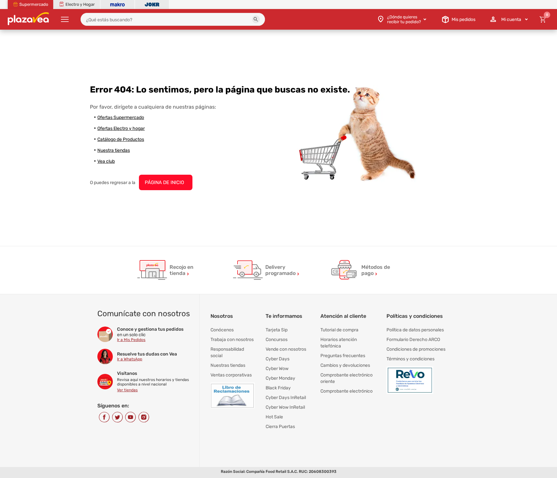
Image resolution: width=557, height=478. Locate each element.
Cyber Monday (280, 378)
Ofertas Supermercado (120, 117)
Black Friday (278, 388)
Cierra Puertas (280, 426)
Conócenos (222, 330)
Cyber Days (277, 359)
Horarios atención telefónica (338, 343)
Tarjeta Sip (277, 330)
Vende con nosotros (286, 349)
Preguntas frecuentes (342, 355)
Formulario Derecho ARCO (413, 339)
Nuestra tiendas (113, 150)
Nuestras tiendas (227, 365)
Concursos (277, 339)
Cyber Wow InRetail (285, 407)
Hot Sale (274, 417)
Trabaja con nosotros (232, 339)
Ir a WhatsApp (129, 359)
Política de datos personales (415, 330)
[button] (256, 19)
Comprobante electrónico (346, 391)
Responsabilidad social (227, 352)
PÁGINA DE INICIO (164, 182)
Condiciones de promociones (415, 349)
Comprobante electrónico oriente (346, 378)
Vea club (106, 161)
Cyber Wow (277, 368)
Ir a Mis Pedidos (131, 339)
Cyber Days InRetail (286, 397)
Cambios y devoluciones (345, 365)
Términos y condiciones (410, 359)
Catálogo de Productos (120, 139)
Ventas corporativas (231, 375)
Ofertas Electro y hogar (121, 128)
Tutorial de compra (339, 330)
